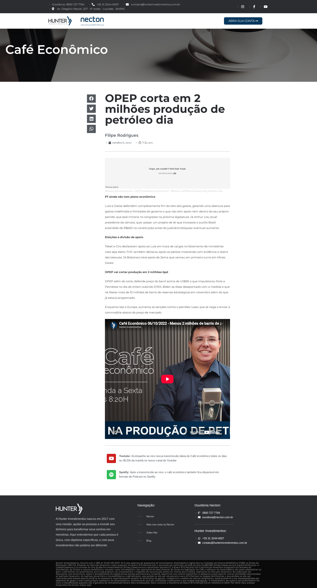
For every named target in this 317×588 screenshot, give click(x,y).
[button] (91, 98)
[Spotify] (111, 474)
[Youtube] (111, 458)
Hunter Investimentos (118, 191)
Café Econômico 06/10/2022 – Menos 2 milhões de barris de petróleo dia (178, 191)
